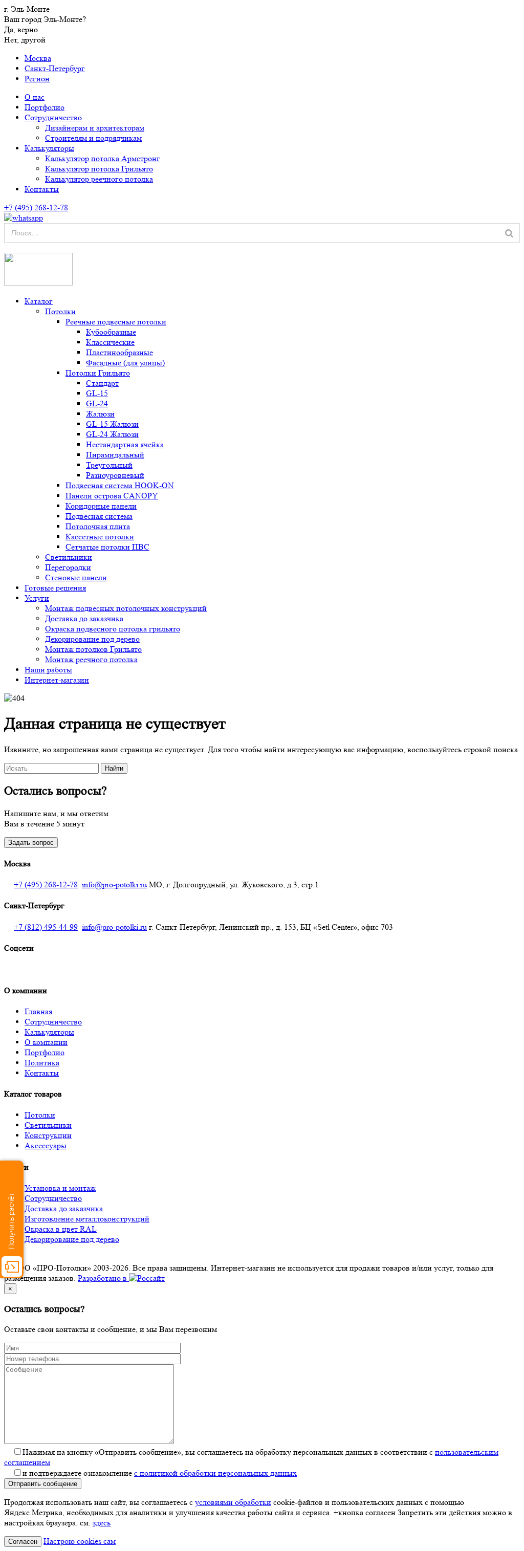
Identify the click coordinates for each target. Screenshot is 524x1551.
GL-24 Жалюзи (112, 434)
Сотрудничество (53, 117)
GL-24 (97, 403)
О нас (35, 97)
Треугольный (109, 465)
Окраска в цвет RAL (61, 1229)
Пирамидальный (115, 455)
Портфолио (44, 107)
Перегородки (68, 567)
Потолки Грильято (98, 373)
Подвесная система (99, 516)
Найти (114, 768)
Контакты (42, 189)
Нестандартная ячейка (125, 444)
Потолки (60, 311)
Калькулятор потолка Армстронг (102, 158)
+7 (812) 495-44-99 (46, 927)
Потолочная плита (98, 526)
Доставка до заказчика (84, 618)
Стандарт (102, 383)
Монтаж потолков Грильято (93, 649)
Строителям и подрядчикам (93, 138)
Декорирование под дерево (92, 639)
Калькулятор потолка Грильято (99, 168)
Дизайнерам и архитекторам (94, 128)
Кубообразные (111, 332)
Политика (42, 1062)
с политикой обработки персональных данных (215, 1473)
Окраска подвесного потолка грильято (112, 628)
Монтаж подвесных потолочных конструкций (126, 608)
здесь (102, 1522)
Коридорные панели (101, 506)
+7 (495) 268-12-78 (46, 884)
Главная (38, 1011)
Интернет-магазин (57, 680)
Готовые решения (55, 588)
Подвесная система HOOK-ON (120, 485)
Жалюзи (100, 414)
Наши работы (48, 669)
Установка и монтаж (60, 1188)
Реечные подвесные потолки (116, 321)
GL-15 (97, 393)
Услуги (37, 598)
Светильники (68, 557)
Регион (37, 78)
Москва (38, 58)
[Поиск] (509, 233)
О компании (46, 1042)
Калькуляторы (49, 148)
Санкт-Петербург (55, 68)
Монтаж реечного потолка (91, 659)
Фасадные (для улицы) (125, 362)
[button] (6, 247)
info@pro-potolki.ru (114, 884)
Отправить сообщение (42, 1484)
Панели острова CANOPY (112, 495)
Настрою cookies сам (79, 1541)
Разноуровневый (115, 475)
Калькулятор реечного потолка (99, 179)
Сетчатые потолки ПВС (107, 547)
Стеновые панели (76, 577)
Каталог (39, 301)
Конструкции (48, 1135)
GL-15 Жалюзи (112, 424)
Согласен (22, 1541)
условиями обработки (233, 1502)
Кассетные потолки (100, 536)
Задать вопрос (31, 842)
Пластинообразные (119, 352)
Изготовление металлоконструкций (87, 1219)
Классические (110, 342)
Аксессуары (46, 1145)
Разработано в (103, 1278)
